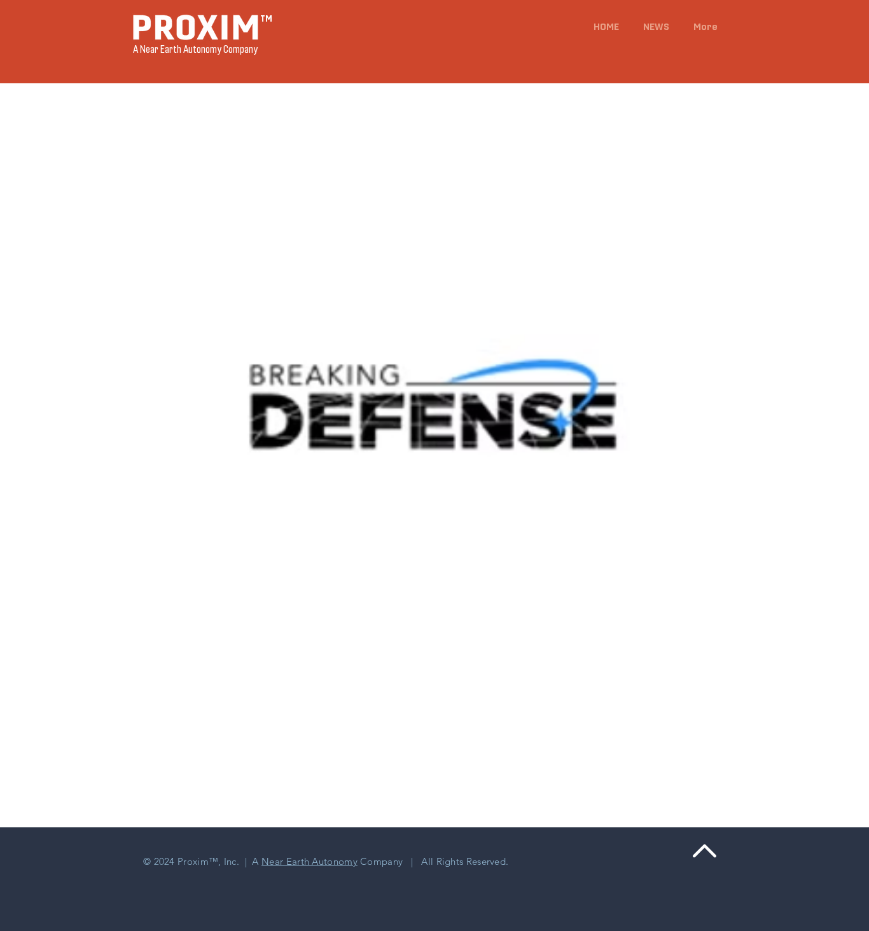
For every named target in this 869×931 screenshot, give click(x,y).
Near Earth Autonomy (309, 861)
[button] (654, 26)
